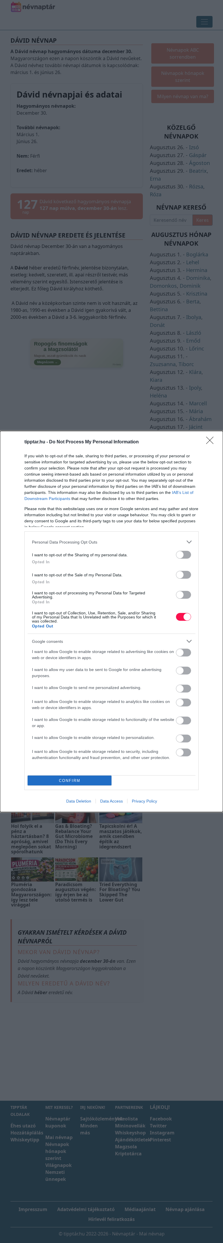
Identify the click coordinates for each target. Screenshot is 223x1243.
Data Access (111, 801)
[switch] (183, 555)
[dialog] (111, 621)
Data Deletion (78, 801)
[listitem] (111, 542)
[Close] (211, 442)
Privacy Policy (144, 801)
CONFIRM (69, 780)
